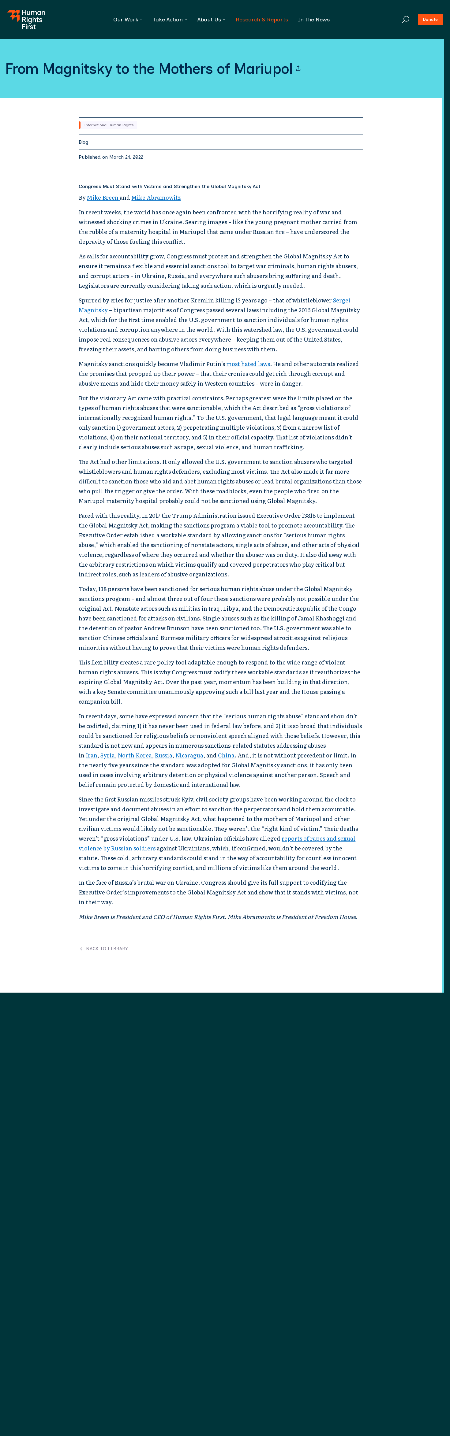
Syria (107, 755)
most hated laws (248, 364)
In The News (314, 19)
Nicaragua (189, 755)
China (226, 755)
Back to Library (107, 948)
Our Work (125, 19)
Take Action (168, 19)
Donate (430, 19)
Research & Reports (262, 19)
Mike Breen (103, 197)
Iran (91, 755)
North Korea (135, 755)
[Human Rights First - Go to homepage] (26, 19)
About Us (209, 19)
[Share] (298, 68)
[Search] (405, 19)
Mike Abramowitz (156, 197)
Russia (163, 755)
